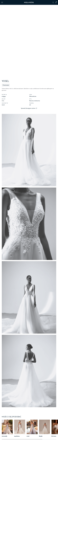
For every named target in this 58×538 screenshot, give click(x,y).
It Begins (4, 96)
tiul (30, 105)
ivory (3, 100)
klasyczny (31, 100)
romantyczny (37, 100)
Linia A (3, 105)
